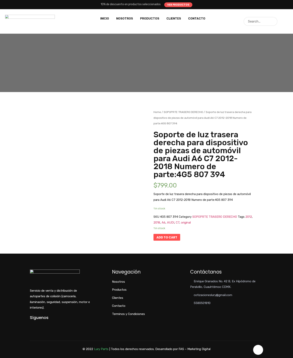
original (186, 222)
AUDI (170, 222)
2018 (156, 222)
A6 (163, 222)
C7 (177, 222)
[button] (178, 4)
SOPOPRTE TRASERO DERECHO (183, 112)
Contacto (196, 18)
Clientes (173, 18)
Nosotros (124, 18)
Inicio (104, 18)
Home (157, 112)
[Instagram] (44, 324)
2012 (248, 217)
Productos (149, 18)
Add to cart (166, 237)
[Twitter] (37, 324)
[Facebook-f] (30, 324)
